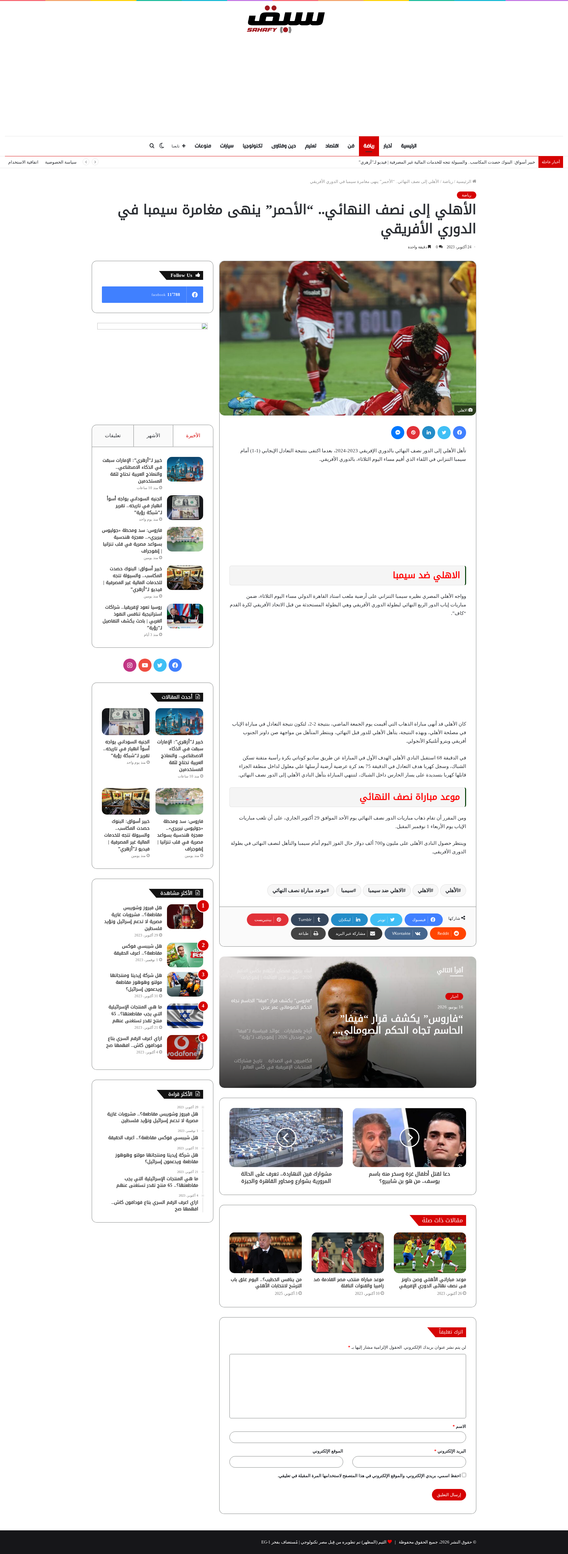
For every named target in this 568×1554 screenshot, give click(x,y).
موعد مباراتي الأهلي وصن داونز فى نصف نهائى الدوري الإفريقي (432, 1282)
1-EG (266, 1542)
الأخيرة (193, 435)
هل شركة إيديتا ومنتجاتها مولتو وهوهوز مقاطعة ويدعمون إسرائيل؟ (136, 982)
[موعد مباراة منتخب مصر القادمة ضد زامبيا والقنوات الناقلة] (348, 1252)
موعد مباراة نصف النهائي (299, 890)
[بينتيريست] (413, 432)
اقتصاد (332, 146)
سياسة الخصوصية (61, 162)
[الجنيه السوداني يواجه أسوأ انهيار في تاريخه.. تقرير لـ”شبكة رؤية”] (185, 507)
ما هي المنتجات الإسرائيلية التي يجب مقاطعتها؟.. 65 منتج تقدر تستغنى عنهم (135, 1013)
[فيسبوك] (459, 432)
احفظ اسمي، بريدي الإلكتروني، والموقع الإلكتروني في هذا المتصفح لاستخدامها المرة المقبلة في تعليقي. (369, 1475)
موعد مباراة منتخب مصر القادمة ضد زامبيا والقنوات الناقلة (349, 1282)
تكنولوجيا (252, 146)
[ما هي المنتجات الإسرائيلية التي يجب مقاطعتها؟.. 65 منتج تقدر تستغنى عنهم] (185, 1015)
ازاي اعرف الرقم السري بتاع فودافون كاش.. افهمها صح (134, 1042)
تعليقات (113, 435)
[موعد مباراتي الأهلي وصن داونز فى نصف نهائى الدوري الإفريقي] (430, 1252)
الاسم (459, 1426)
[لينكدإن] (428, 432)
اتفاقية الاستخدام (23, 162)
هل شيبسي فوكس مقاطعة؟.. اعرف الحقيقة (138, 949)
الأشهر (153, 435)
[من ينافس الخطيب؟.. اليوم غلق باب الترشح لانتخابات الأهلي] (265, 1252)
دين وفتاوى (284, 146)
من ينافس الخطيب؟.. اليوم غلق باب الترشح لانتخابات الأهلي (266, 1282)
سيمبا (347, 890)
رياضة (369, 146)
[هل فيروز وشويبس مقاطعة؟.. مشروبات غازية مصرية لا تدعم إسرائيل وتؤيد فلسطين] (185, 916)
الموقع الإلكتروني (328, 1451)
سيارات (227, 146)
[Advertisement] (284, 83)
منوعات (203, 146)
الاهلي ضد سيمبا (385, 890)
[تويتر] (444, 432)
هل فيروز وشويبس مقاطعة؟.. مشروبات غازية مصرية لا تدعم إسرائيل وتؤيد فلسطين (133, 918)
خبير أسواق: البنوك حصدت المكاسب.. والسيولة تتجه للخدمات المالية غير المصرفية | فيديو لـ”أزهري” (132, 579)
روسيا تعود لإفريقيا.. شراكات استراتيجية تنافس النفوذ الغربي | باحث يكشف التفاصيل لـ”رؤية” (132, 617)
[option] (347, 1022)
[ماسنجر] (397, 432)
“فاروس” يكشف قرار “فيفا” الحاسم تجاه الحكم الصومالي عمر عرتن (401, 1023)
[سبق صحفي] (284, 19)
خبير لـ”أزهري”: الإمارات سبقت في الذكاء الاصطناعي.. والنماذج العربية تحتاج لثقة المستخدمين (132, 470)
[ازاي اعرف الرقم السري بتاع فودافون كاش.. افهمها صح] (185, 1047)
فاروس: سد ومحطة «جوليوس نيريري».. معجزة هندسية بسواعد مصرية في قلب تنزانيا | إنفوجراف (132, 540)
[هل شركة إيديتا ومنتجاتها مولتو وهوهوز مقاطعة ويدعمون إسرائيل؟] (185, 984)
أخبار (388, 146)
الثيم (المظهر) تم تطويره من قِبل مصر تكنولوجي (344, 1542)
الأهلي (451, 890)
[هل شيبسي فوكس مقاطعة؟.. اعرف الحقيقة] (185, 955)
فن (351, 146)
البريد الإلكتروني (450, 1451)
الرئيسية (408, 146)
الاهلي (424, 890)
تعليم (310, 146)
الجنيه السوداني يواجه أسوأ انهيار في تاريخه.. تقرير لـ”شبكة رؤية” (134, 505)
